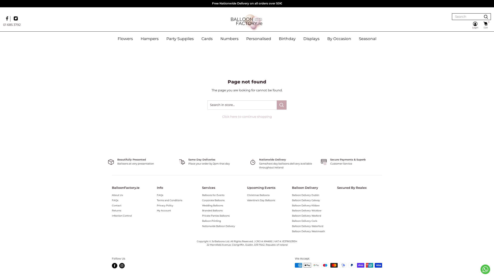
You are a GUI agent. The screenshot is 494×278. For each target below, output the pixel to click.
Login (475, 27)
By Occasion (339, 38)
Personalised (258, 38)
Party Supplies (180, 38)
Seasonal (367, 38)
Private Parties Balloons (216, 215)
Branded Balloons (212, 210)
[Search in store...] (282, 105)
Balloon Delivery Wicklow (306, 210)
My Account (164, 210)
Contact (116, 205)
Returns (116, 210)
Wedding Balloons (212, 205)
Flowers (125, 38)
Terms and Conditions (169, 200)
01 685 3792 (12, 25)
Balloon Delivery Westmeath (308, 231)
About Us (117, 195)
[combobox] (466, 16)
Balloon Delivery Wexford (306, 215)
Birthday (287, 38)
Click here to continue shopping (247, 116)
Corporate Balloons (213, 200)
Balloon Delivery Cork (304, 220)
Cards (207, 38)
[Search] (486, 16)
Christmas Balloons (258, 195)
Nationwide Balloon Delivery (218, 226)
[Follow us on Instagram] (16, 19)
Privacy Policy (165, 205)
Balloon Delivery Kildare (306, 205)
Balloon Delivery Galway (306, 200)
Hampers (150, 38)
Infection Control (122, 215)
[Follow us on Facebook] (7, 19)
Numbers (229, 38)
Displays (311, 38)
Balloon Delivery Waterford (307, 226)
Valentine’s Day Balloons (261, 200)
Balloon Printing (211, 220)
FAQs (115, 200)
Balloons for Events (213, 195)
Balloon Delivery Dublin (305, 195)
